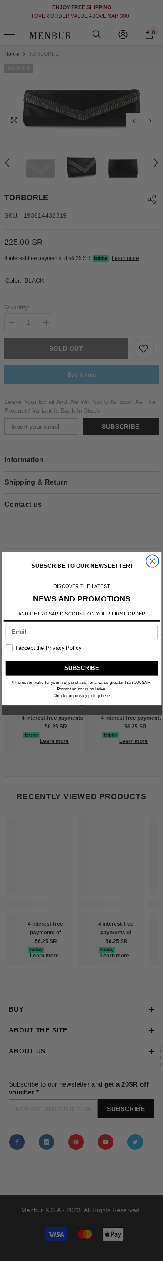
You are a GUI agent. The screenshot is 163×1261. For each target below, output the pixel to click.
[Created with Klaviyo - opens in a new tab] (81, 707)
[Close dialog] (152, 561)
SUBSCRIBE (81, 668)
